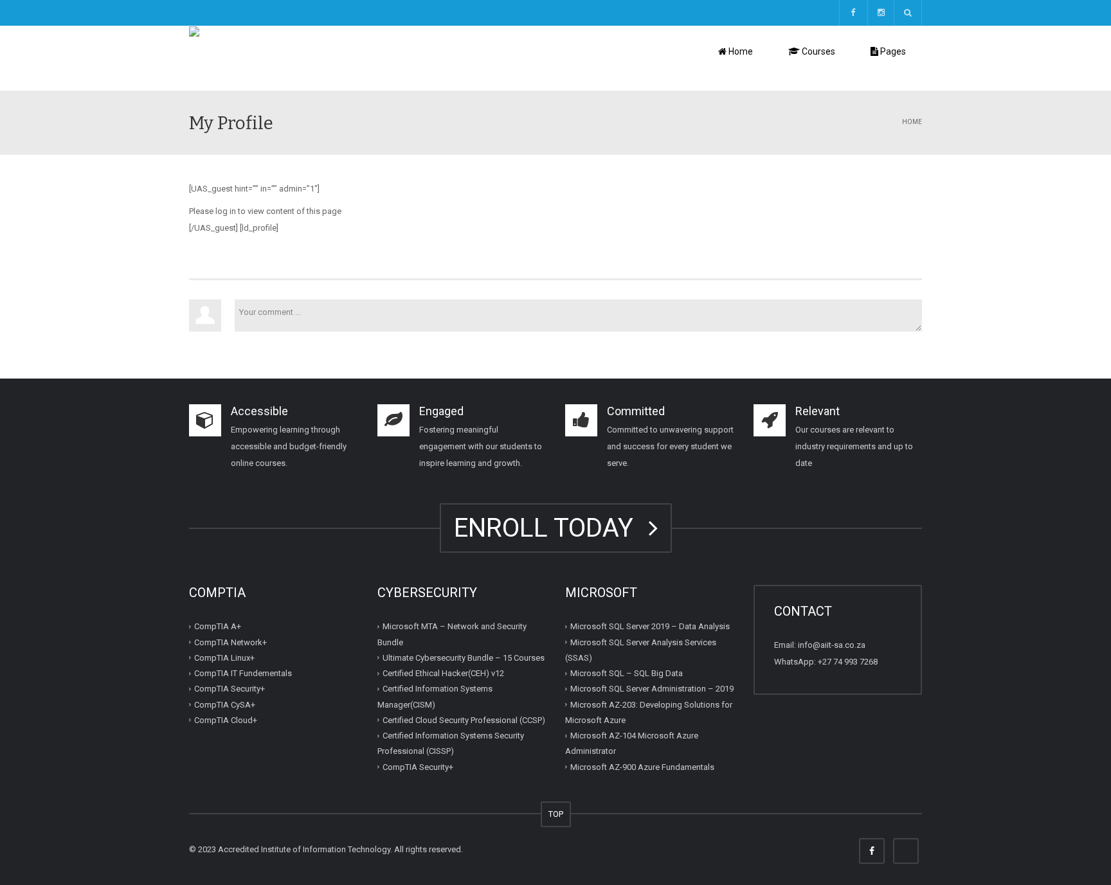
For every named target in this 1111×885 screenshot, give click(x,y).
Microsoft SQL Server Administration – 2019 (652, 688)
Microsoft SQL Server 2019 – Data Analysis (650, 626)
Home (740, 51)
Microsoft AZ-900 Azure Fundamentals (642, 766)
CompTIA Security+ (229, 688)
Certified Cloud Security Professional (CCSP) (464, 720)
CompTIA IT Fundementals (243, 673)
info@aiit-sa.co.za (831, 645)
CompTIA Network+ (230, 642)
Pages (892, 51)
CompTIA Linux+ (224, 658)
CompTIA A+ (217, 626)
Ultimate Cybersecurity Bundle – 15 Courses (464, 658)
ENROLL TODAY (550, 528)
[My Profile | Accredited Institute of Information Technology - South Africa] (328, 57)
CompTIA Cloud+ (225, 720)
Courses (817, 51)
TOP (555, 814)
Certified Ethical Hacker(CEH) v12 (443, 673)
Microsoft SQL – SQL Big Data (626, 673)
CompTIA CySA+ (224, 704)
